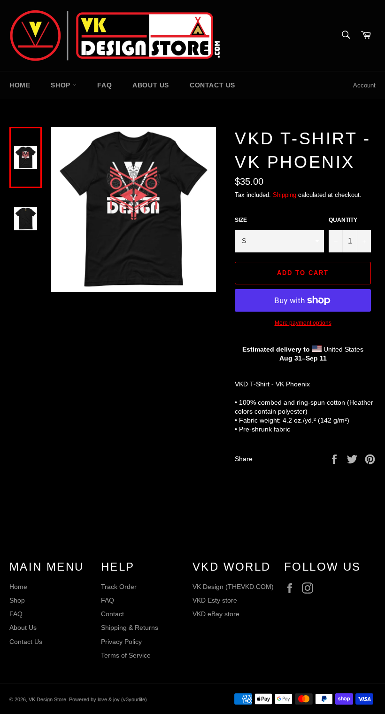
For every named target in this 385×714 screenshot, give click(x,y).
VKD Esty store (214, 600)
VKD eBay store (215, 614)
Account (364, 85)
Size (241, 220)
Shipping (284, 194)
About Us (150, 85)
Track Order (119, 586)
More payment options (303, 323)
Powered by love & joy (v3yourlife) (108, 699)
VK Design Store (47, 699)
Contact (112, 614)
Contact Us (212, 85)
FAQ (104, 85)
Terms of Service (126, 655)
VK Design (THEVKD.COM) (233, 586)
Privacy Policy (121, 641)
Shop (61, 85)
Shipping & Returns (129, 627)
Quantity (343, 220)
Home (19, 85)
